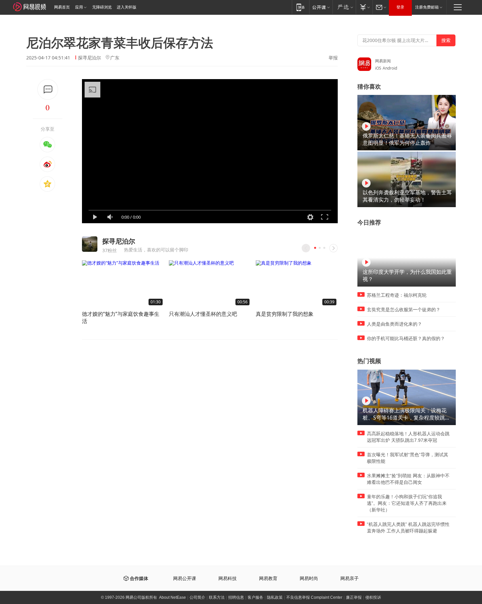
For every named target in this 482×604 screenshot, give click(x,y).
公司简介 (197, 597)
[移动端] (300, 7)
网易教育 (268, 578)
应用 (79, 7)
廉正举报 (354, 597)
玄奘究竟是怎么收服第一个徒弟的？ (403, 309)
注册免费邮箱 (427, 7)
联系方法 (217, 597)
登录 (400, 7)
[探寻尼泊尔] (89, 244)
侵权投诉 (373, 597)
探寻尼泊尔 (89, 57)
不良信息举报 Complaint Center (314, 597)
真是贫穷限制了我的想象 (284, 313)
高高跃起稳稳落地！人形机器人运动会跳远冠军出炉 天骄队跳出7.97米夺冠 (408, 437)
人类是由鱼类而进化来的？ (394, 324)
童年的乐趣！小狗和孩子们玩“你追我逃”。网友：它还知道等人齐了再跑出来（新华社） (407, 503)
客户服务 (255, 597)
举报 (333, 58)
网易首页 (62, 7)
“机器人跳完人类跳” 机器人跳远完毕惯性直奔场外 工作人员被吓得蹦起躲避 (408, 527)
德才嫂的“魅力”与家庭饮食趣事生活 (120, 317)
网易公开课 (184, 578)
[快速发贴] (47, 89)
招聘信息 (236, 597)
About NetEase (172, 597)
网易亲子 (349, 578)
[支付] (364, 7)
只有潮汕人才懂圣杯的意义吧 (203, 313)
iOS (378, 68)
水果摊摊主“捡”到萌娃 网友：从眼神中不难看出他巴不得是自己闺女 (408, 479)
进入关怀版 (126, 7)
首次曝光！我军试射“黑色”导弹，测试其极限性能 (407, 458)
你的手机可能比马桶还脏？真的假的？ (406, 338)
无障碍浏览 (102, 7)
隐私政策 (275, 597)
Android (390, 68)
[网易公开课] (320, 7)
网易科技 (227, 578)
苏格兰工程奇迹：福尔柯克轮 (397, 295)
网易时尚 (309, 578)
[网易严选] (344, 7)
